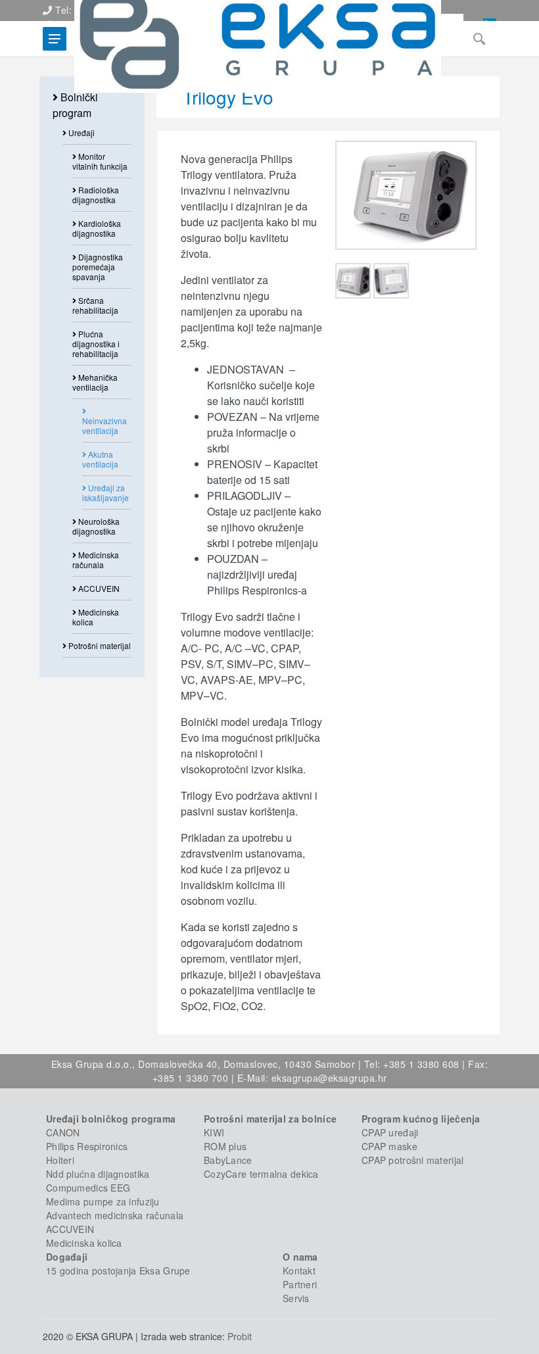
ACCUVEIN (98, 588)
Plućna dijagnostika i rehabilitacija (96, 343)
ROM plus (225, 1146)
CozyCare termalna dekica (261, 1173)
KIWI (214, 1132)
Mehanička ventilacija (95, 382)
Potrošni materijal (98, 645)
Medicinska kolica (95, 616)
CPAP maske (389, 1146)
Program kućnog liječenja (421, 1118)
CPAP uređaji (390, 1132)
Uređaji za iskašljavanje (105, 492)
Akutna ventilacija (100, 459)
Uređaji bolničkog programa (111, 1118)
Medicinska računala (95, 559)
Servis (296, 1298)
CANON (63, 1132)
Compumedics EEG (88, 1187)
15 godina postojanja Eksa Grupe (118, 1270)
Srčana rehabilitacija (95, 305)
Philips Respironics (87, 1146)
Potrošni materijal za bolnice (270, 1118)
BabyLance (228, 1160)
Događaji (66, 1256)
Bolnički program (75, 104)
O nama (300, 1256)
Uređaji (80, 132)
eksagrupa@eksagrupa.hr (329, 1077)
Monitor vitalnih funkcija (100, 161)
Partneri (300, 1284)
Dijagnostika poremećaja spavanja (97, 266)
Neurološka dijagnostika (96, 526)
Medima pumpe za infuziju (103, 1201)
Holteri (60, 1160)
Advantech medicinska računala (114, 1215)
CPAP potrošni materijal (412, 1160)
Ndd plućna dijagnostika (97, 1173)
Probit (239, 1336)
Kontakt (299, 1270)
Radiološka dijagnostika (95, 194)
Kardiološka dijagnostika (96, 228)
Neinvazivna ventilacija (104, 425)
